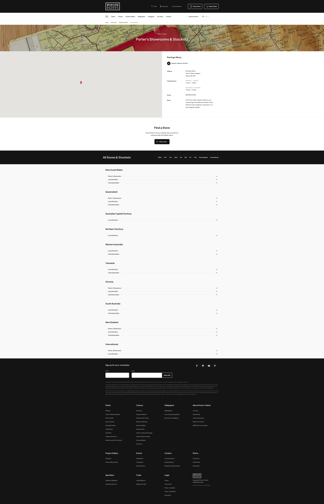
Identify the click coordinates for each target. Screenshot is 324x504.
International (214, 157)
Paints (113, 16)
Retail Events (139, 458)
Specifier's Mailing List (111, 480)
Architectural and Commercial (113, 440)
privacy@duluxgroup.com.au (180, 394)
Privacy (167, 480)
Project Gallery (130, 16)
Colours (120, 16)
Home (106, 22)
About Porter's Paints (202, 405)
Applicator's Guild (141, 484)
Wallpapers (141, 16)
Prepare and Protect (111, 436)
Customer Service (169, 458)
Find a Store (114, 22)
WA (186, 157)
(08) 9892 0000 (191, 95)
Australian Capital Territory (118, 213)
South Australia (112, 303)
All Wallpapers (168, 410)
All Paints (107, 410)
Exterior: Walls (109, 418)
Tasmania (110, 263)
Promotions (168, 495)
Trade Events (139, 462)
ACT (165, 157)
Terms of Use (168, 484)
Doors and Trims (109, 421)
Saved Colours (193, 16)
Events (139, 453)
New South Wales (114, 170)
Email (133, 371)
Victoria (109, 281)
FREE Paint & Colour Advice (200, 425)
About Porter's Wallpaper (171, 418)
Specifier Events (140, 466)
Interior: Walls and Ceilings (112, 414)
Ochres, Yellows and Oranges (144, 433)
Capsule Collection (141, 414)
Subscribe (167, 375)
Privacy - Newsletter (170, 491)
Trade (138, 475)
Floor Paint (108, 433)
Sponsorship (196, 414)
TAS (195, 157)
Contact (168, 16)
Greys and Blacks (141, 440)
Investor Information (198, 418)
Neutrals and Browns (142, 421)
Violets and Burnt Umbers (143, 436)
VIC (170, 157)
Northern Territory (114, 229)
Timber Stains (109, 429)
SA (181, 157)
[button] (81, 82)
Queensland (111, 191)
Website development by (201, 485)
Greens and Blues (141, 425)
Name (107, 371)
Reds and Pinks (140, 429)
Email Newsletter (169, 462)
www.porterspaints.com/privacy (138, 390)
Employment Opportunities (172, 466)
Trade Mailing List (141, 480)
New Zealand (203, 157)
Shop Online (196, 466)
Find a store (163, 142)
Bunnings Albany (134, 22)
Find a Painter (196, 462)
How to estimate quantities (172, 414)
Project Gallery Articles (111, 462)
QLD (175, 157)
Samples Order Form (111, 484)
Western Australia (123, 22)
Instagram (151, 16)
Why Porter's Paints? (198, 421)
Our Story (160, 16)
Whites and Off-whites (142, 418)
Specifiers (109, 475)
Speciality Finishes (110, 425)
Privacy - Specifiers (170, 488)
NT (190, 157)
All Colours (139, 410)
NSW (159, 157)
